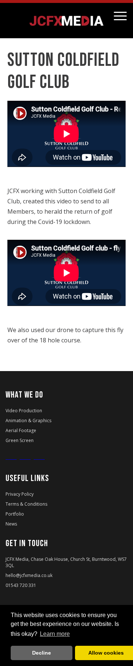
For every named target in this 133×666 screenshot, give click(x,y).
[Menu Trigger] (120, 16)
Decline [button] (41, 653)
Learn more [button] (55, 634)
